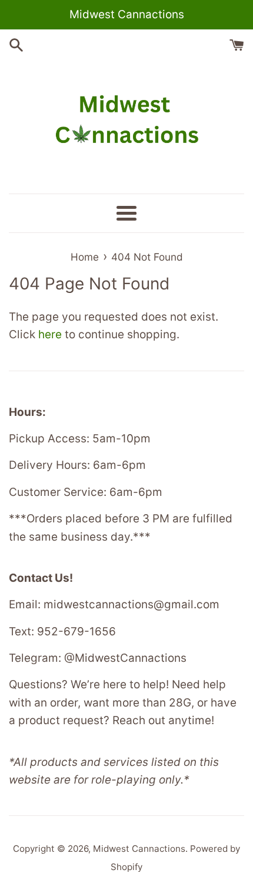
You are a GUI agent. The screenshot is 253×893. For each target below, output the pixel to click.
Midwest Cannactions (139, 848)
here (50, 334)
